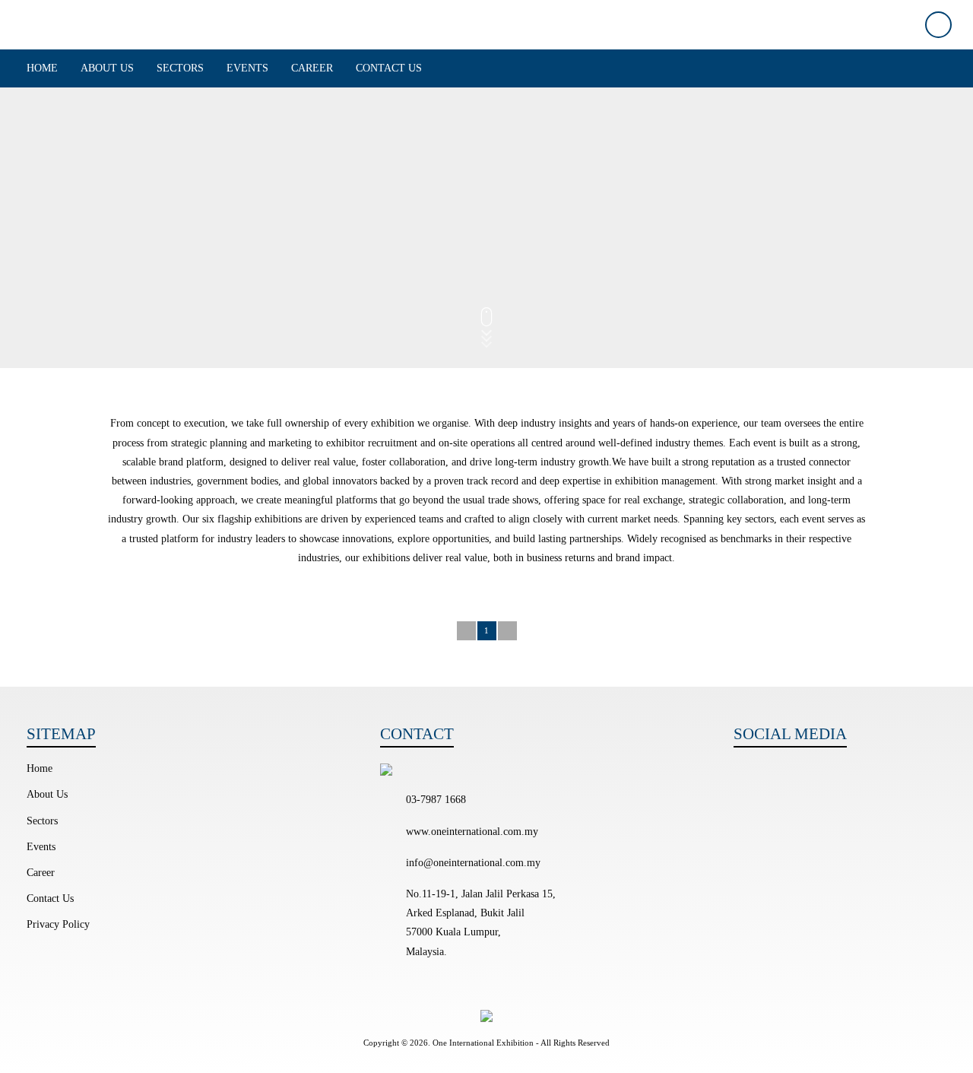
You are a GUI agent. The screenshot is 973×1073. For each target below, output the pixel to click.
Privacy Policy (58, 924)
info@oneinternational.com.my (473, 862)
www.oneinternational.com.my (472, 831)
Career (312, 68)
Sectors (180, 68)
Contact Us (389, 68)
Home (42, 68)
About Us (107, 68)
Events (247, 68)
